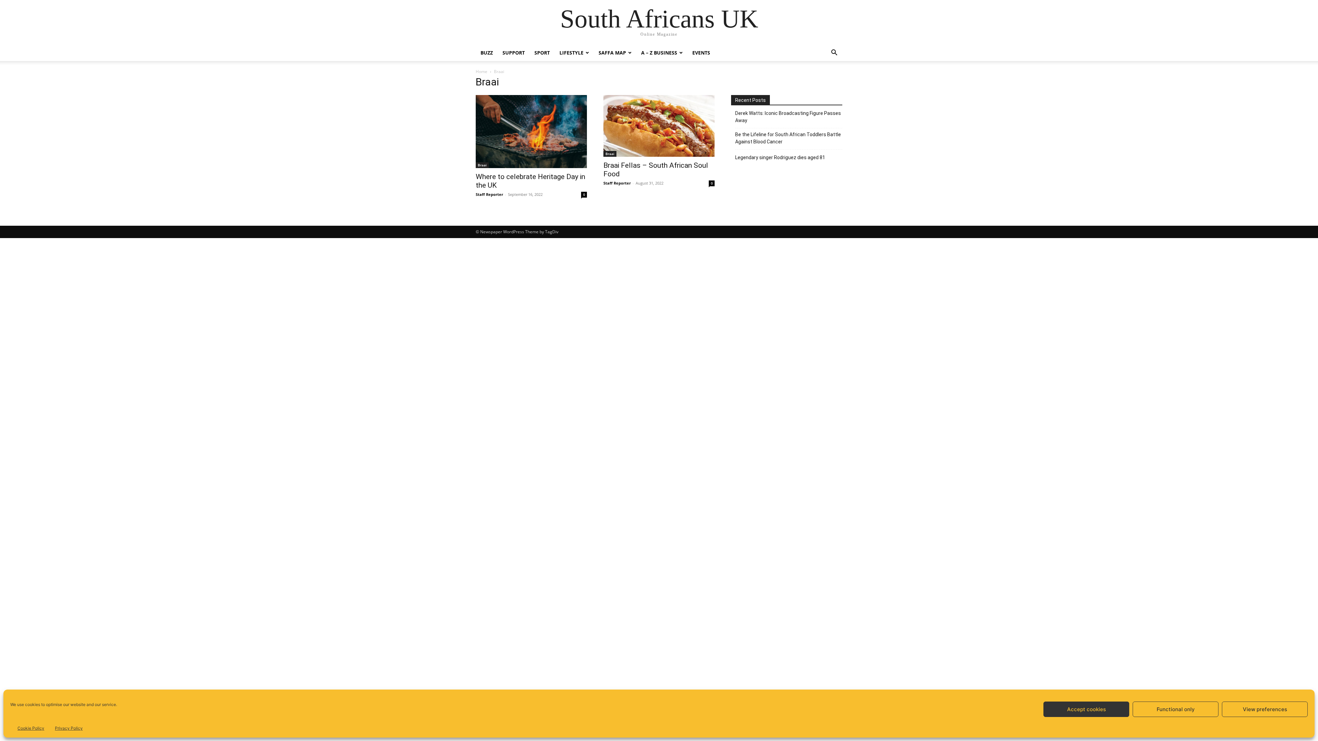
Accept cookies (1086, 709)
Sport (542, 52)
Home (481, 71)
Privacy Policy (69, 728)
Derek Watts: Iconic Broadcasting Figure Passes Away (788, 116)
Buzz (487, 52)
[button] (834, 53)
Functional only (1176, 709)
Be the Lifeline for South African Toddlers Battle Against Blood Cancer (788, 138)
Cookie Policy (31, 728)
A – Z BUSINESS (659, 52)
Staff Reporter (489, 194)
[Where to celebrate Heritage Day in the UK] (531, 131)
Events (701, 52)
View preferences (1265, 709)
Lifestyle (571, 52)
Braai (482, 165)
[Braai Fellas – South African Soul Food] (659, 126)
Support (513, 52)
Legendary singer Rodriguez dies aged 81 (780, 157)
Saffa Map (612, 52)
